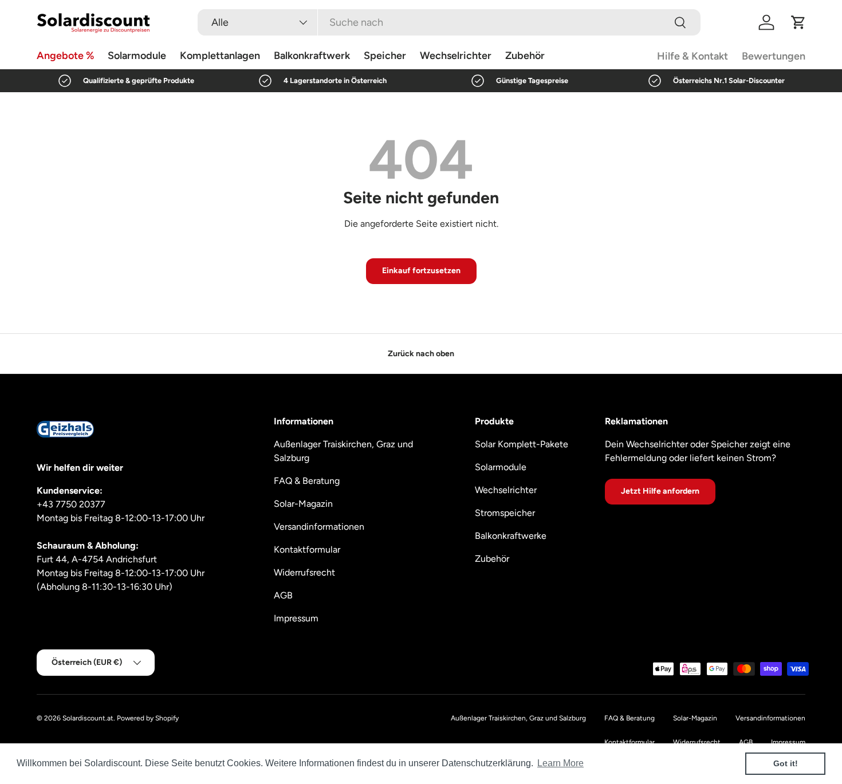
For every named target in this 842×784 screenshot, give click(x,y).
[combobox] (449, 22)
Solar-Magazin (303, 503)
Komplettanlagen (220, 55)
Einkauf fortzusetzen (421, 270)
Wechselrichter (455, 55)
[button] (798, 22)
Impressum (296, 618)
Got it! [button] (785, 763)
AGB (283, 595)
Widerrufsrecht (304, 572)
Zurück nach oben (421, 353)
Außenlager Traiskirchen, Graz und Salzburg (518, 718)
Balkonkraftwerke (510, 535)
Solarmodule (137, 55)
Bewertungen (773, 56)
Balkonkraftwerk (312, 55)
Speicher (385, 55)
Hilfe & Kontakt (692, 56)
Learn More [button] (560, 763)
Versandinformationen (319, 526)
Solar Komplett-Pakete (521, 444)
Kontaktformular (307, 549)
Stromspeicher (505, 512)
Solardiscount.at (87, 718)
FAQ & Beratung (307, 480)
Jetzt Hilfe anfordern (660, 491)
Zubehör (525, 55)
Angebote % (65, 55)
